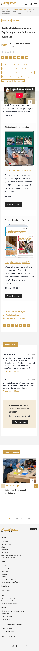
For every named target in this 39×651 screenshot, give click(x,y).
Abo (7, 262)
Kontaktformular (7, 544)
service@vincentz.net (10, 634)
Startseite (5, 9)
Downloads (5, 566)
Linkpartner (5, 568)
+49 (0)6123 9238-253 (10, 628)
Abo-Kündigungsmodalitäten (11, 555)
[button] (12, 518)
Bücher (8, 170)
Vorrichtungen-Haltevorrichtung (13, 81)
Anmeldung (21, 422)
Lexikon (4, 577)
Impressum (5, 593)
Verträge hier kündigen (9, 579)
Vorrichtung (14, 77)
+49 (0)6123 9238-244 (10, 631)
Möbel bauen (26, 69)
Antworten (7, 371)
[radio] (3, 52)
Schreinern (6, 73)
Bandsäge (5, 65)
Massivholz (15, 69)
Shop (3, 547)
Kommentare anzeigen (17, 311)
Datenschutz (6, 590)
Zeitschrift (25, 262)
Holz (26, 65)
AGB (3, 595)
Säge (34, 69)
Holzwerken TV (16, 9)
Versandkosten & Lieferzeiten (11, 582)
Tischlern (5, 77)
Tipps (18, 486)
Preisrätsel (5, 574)
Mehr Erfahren (13, 204)
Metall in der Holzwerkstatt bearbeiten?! (15, 492)
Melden (17, 371)
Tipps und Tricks (28, 73)
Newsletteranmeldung (9, 558)
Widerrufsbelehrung (8, 598)
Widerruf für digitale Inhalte (11, 601)
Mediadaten (6, 552)
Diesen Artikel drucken (16, 318)
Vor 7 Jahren (31, 354)
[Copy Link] (3, 57)
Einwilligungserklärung (9, 604)
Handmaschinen (16, 65)
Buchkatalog (6, 571)
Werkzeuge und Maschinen (22, 170)
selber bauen (16, 73)
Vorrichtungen (26, 77)
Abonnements (15, 262)
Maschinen (28, 9)
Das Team (5, 542)
